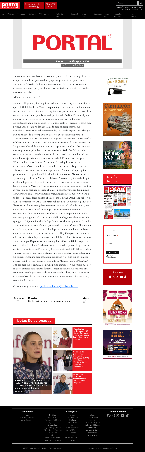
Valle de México (92, 425)
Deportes (92, 433)
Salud (52, 435)
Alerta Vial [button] (106, 15)
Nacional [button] (74, 14)
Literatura (72, 423)
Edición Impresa (27, 417)
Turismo (72, 435)
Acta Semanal (134, 15)
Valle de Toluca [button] (46, 14)
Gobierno (52, 417)
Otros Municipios (92, 423)
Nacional (17, 301)
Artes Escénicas (72, 428)
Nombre (109, 243)
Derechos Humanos (52, 440)
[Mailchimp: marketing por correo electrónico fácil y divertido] (111, 257)
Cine (72, 425)
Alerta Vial (92, 435)
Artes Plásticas (72, 430)
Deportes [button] (98, 14)
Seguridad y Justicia (52, 428)
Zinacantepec (92, 417)
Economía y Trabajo (72, 417)
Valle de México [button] (59, 15)
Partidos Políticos (53, 420)
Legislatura (53, 423)
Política (52, 415)
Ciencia (72, 433)
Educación (52, 433)
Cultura (72, 420)
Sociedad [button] (22, 14)
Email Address (112, 236)
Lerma (92, 420)
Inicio (3, 14)
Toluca (72, 440)
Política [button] (10, 14)
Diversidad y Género (53, 430)
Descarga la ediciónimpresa (33, 5)
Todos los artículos (118, 15)
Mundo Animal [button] (83, 15)
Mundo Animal (92, 430)
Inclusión (72, 415)
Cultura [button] (32, 14)
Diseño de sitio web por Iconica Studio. (102, 448)
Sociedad (52, 425)
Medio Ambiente (52, 438)
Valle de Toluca (72, 438)
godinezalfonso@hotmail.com (59, 286)
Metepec (92, 415)
